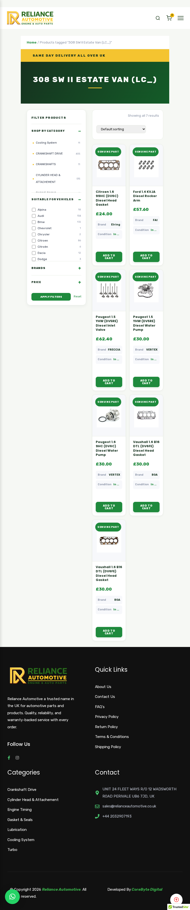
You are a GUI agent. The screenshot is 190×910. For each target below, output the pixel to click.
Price (36, 282)
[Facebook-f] (9, 758)
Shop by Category (48, 131)
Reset (77, 296)
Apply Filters (51, 297)
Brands (38, 268)
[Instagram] (17, 758)
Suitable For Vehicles (52, 199)
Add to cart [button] (109, 257)
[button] (158, 18)
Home (32, 42)
